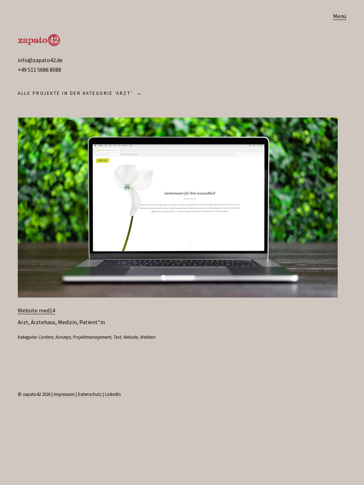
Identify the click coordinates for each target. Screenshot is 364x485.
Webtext (147, 337)
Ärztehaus (43, 322)
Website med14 (36, 310)
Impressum (64, 394)
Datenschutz (90, 394)
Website (130, 337)
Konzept (63, 337)
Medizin (67, 322)
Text (117, 337)
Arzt (23, 322)
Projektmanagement (92, 337)
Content (45, 337)
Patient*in (92, 322)
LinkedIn (113, 394)
